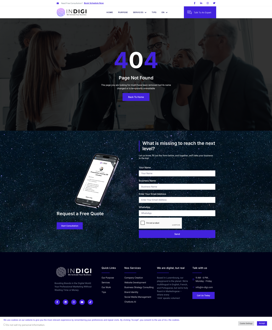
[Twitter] (214, 3)
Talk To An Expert (202, 12)
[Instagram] (208, 3)
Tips (154, 12)
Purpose (123, 12)
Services (138, 12)
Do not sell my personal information (25, 324)
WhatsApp (144, 207)
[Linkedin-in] (201, 3)
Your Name (145, 167)
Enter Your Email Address (152, 194)
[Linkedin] (65, 302)
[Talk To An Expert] (189, 12)
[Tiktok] (90, 302)
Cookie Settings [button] (246, 323)
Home (110, 12)
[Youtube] (82, 302)
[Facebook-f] (195, 3)
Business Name (147, 180)
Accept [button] (262, 323)
